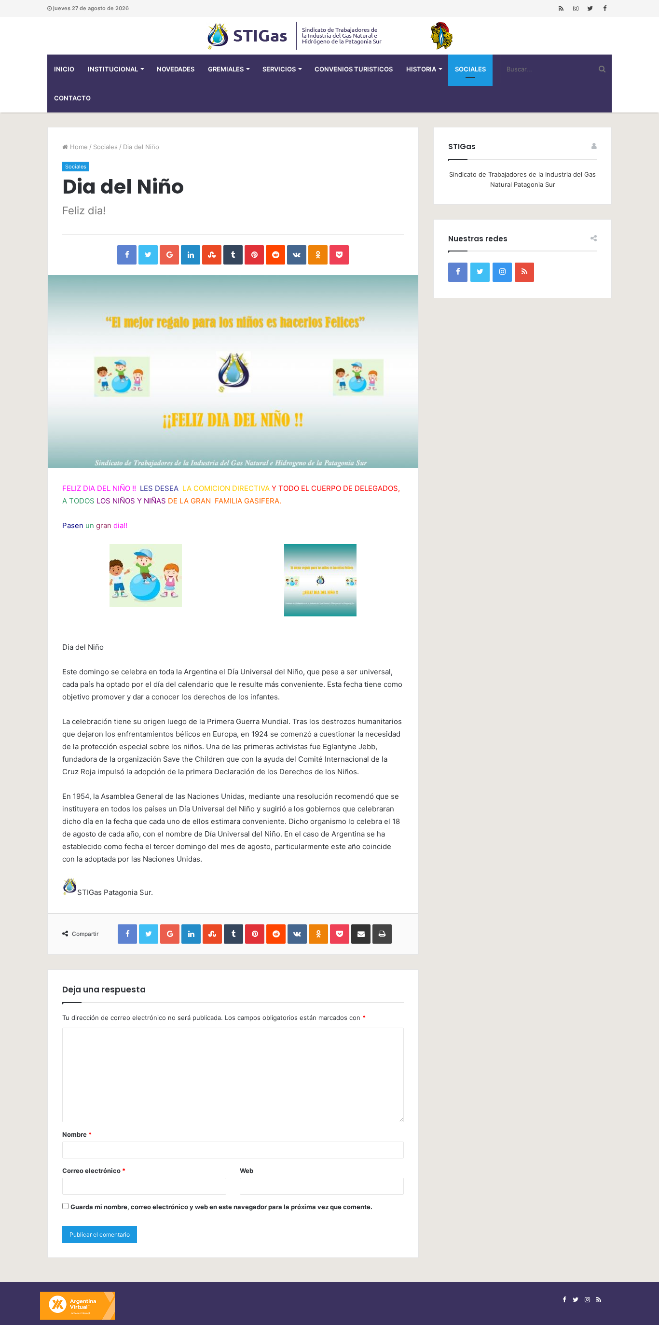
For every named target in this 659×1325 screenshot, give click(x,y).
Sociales (470, 69)
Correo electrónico (93, 1170)
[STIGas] (329, 36)
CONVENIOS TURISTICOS (354, 69)
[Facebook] (604, 8)
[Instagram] (575, 8)
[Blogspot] (561, 8)
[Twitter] (590, 8)
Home (78, 147)
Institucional (113, 69)
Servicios (279, 69)
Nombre (77, 1134)
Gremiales (226, 69)
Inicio (64, 69)
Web (246, 1170)
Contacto (72, 98)
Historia (421, 69)
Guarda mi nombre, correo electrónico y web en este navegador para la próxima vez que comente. (221, 1207)
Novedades (175, 69)
